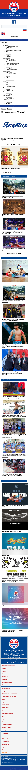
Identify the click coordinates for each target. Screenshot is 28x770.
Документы (8, 55)
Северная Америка (10, 78)
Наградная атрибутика (11, 69)
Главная (4, 108)
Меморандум (9, 67)
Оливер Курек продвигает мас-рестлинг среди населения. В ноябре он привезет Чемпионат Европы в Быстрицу (14, 436)
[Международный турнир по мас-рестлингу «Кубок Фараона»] (14, 213)
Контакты (8, 56)
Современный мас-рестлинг (13, 63)
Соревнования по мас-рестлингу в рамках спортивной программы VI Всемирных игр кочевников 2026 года (13, 196)
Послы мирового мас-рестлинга (13, 50)
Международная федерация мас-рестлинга (14, 651)
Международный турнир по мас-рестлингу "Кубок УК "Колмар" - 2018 (13, 580)
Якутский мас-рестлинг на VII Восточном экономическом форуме (12, 631)
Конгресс (4, 668)
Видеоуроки (9, 94)
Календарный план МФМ (14, 253)
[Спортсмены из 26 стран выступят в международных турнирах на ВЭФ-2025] (14, 473)
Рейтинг (8, 103)
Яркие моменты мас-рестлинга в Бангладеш (13, 282)
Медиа (4, 81)
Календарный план (10, 98)
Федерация (5, 45)
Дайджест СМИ (9, 90)
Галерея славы (6, 99)
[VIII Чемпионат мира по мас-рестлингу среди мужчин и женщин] (14, 247)
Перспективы (9, 65)
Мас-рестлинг (3, 42)
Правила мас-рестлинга (11, 64)
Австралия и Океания (11, 73)
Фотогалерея (5, 741)
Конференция (9, 47)
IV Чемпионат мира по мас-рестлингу (11, 605)
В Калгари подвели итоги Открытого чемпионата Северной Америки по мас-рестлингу (12, 373)
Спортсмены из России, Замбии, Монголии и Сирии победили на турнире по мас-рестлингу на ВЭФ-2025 (13, 456)
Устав (7, 51)
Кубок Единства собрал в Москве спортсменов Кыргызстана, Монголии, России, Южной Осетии (14, 346)
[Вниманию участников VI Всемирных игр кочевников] (14, 299)
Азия (7, 74)
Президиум (8, 52)
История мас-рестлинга (11, 60)
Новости (5, 87)
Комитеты (8, 54)
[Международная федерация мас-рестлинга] (14, 11)
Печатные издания (10, 86)
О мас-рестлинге (10, 59)
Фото (7, 84)
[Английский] (3, 35)
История (4, 691)
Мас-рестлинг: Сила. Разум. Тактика (11, 531)
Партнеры (9, 108)
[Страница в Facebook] (14, 23)
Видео (7, 85)
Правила (4, 699)
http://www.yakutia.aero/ (11, 140)
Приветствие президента (12, 46)
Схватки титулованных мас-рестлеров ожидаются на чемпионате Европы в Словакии (14, 416)
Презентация (9, 68)
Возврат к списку (6, 172)
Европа (7, 77)
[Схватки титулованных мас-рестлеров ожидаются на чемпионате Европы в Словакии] (14, 413)
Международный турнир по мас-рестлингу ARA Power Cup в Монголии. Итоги (13, 320)
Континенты (9, 72)
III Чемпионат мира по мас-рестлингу (10, 168)
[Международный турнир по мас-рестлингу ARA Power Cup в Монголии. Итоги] (14, 317)
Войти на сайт (14, 36)
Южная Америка (10, 80)
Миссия (8, 48)
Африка (8, 76)
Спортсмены (9, 102)
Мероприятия (6, 95)
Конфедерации (6, 71)
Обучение (5, 91)
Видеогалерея (5, 744)
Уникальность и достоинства (13, 61)
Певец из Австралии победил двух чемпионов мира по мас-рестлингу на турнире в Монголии (14, 397)
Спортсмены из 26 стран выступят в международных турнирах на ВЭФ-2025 (12, 475)
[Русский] (25, 31)
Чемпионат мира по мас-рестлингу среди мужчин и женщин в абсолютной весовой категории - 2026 (12, 232)
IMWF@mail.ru (16, 657)
